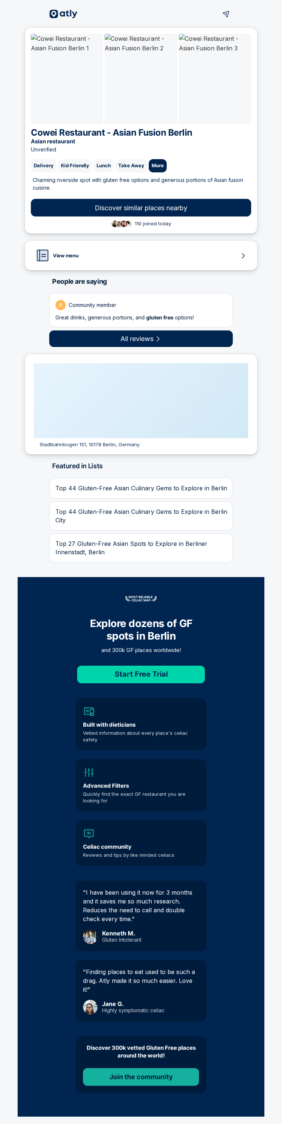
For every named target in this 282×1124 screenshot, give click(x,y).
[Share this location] (226, 14)
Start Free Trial (141, 674)
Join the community (141, 1077)
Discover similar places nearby (141, 208)
